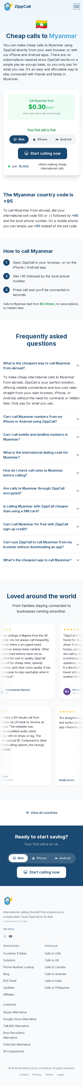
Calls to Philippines (57, 987)
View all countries (44, 813)
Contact (24, 1074)
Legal (60, 1074)
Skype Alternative (15, 1012)
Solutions (9, 960)
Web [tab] (21, 139)
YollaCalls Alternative (17, 1044)
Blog (6, 974)
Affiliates (8, 994)
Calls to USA (53, 953)
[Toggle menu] (76, 6)
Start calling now (45, 153)
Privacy (37, 1074)
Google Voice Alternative (19, 1019)
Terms (49, 1074)
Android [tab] (65, 139)
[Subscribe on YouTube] (10, 936)
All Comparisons (13, 1051)
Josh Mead (44, 1068)
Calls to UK (52, 960)
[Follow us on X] (4, 936)
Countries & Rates (15, 953)
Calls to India (53, 980)
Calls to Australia (55, 974)
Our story (8, 928)
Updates (9, 987)
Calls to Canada (55, 967)
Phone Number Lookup (18, 967)
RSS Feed (9, 980)
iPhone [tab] (42, 139)
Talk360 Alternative (16, 1026)
